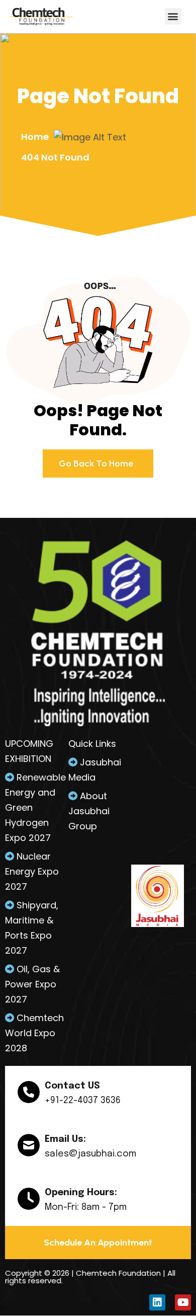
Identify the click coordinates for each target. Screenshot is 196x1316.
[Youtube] (183, 1302)
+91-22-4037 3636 (83, 1100)
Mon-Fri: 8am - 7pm (86, 1207)
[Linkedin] (157, 1302)
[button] (173, 16)
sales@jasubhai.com (90, 1153)
